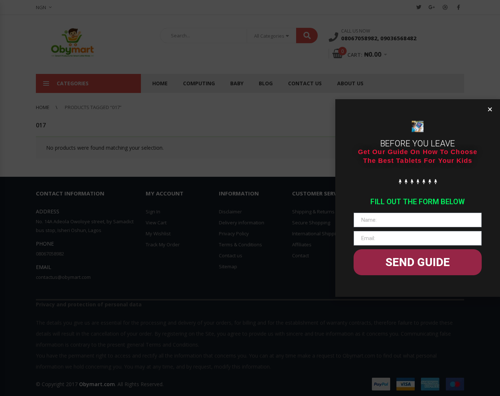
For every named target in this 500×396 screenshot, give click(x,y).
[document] (250, 198)
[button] (490, 109)
